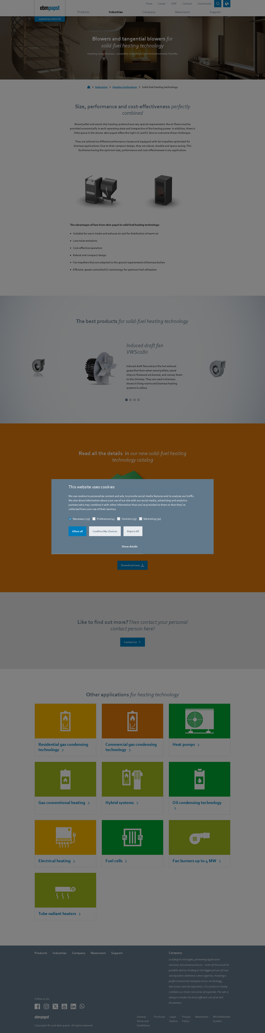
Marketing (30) (152, 518)
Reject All (133, 531)
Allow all (77, 531)
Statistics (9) (129, 518)
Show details (130, 546)
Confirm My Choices (105, 531)
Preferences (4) (105, 518)
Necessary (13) (81, 518)
